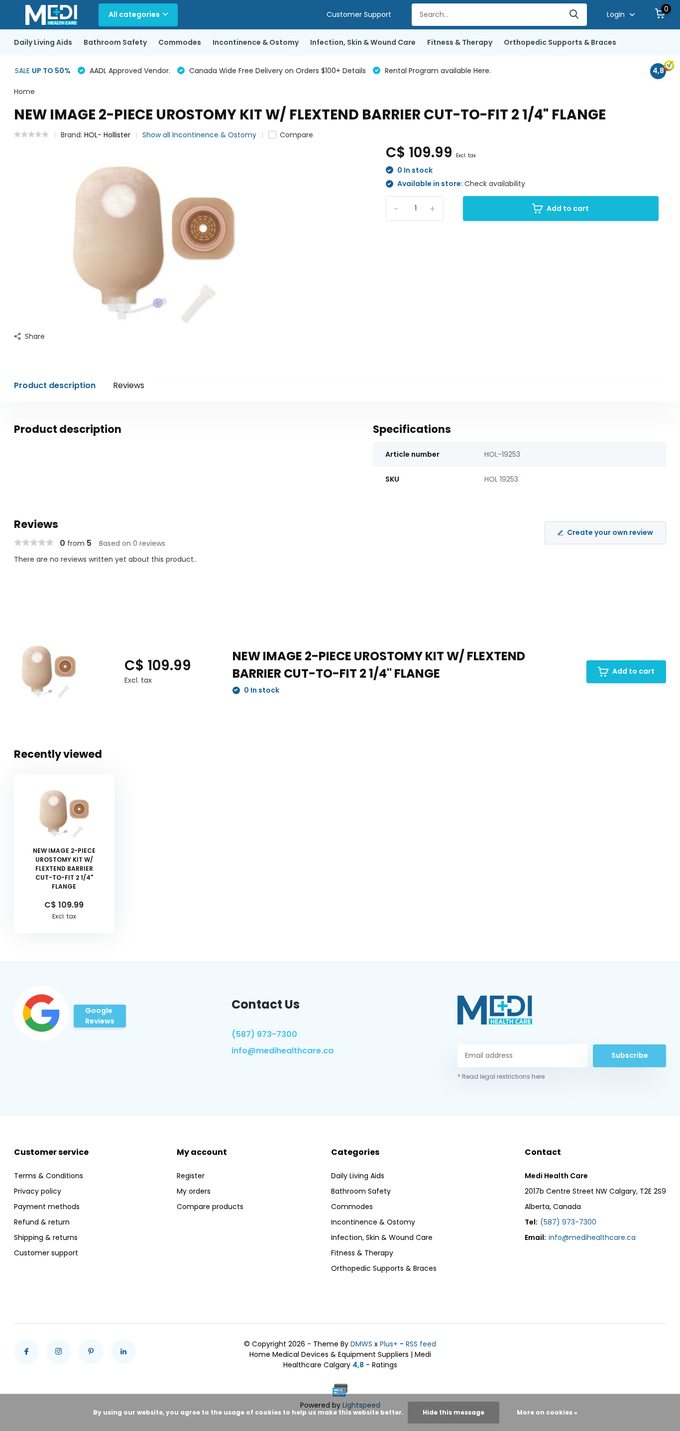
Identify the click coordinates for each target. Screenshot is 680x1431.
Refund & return (42, 1222)
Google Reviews (99, 1016)
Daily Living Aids (43, 42)
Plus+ (389, 1344)
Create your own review (610, 532)
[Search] (574, 14)
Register (191, 1176)
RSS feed (421, 1344)
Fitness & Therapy (459, 42)
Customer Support (359, 14)
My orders (194, 1191)
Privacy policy (37, 1191)
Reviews (128, 385)
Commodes (179, 42)
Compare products (210, 1207)
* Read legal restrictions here (501, 1076)
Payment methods (47, 1207)
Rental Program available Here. (437, 71)
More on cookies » (547, 1412)
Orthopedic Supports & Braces (560, 42)
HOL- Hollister (107, 135)
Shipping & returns (46, 1237)
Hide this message (453, 1412)
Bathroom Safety (115, 42)
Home (24, 92)
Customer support (46, 1253)
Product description (55, 385)
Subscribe (629, 1055)
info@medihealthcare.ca (282, 1050)
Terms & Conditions (48, 1176)
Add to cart (568, 208)
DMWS (361, 1344)
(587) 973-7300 (264, 1034)
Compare (296, 135)
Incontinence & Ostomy (256, 42)
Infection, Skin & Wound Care (363, 42)
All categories (134, 14)
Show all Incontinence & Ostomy (199, 135)
